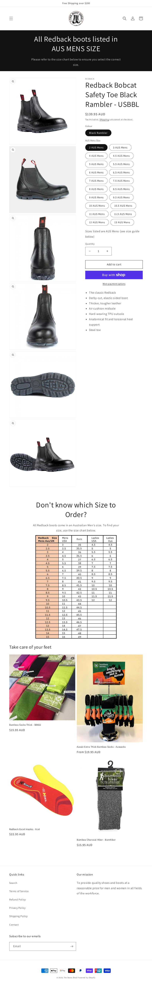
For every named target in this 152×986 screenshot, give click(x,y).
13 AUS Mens (122, 222)
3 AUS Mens (120, 147)
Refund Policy (17, 899)
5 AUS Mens (96, 164)
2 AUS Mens (96, 147)
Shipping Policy (18, 916)
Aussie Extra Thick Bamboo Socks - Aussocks (101, 746)
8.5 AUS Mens (121, 189)
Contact (14, 924)
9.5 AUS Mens (121, 197)
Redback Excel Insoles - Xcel (24, 829)
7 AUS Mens (96, 180)
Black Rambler (98, 133)
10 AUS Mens (97, 205)
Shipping (104, 119)
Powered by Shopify (86, 977)
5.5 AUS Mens (121, 164)
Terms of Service (19, 891)
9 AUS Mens (96, 197)
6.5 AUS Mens (121, 172)
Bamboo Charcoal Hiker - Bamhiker (96, 839)
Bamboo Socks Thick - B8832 (25, 724)
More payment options (114, 283)
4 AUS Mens (96, 155)
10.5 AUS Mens (123, 205)
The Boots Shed (70, 977)
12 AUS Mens (97, 222)
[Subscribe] (72, 946)
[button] (11, 18)
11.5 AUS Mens (123, 214)
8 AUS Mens (96, 189)
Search (13, 883)
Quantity (90, 243)
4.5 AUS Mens (121, 155)
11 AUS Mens (97, 214)
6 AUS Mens (96, 172)
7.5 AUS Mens (121, 180)
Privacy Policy (17, 907)
